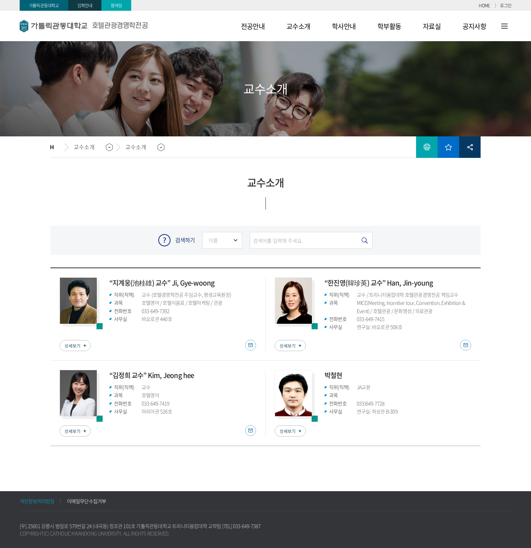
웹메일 (116, 5)
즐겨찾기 (448, 147)
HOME (484, 5)
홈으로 (57, 147)
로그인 (505, 5)
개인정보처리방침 (37, 501)
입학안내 (84, 5)
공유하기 (470, 147)
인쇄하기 (427, 147)
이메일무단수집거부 (86, 501)
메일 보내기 (250, 345)
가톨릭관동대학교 (44, 5)
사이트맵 (504, 26)
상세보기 (73, 345)
